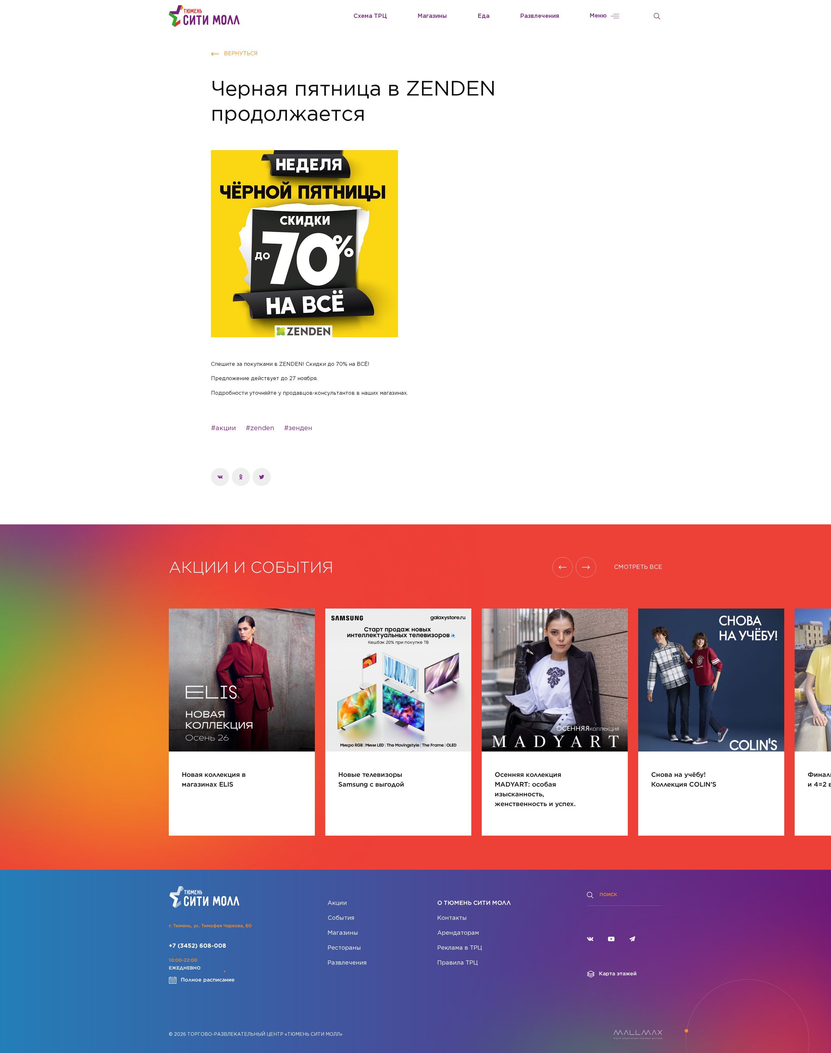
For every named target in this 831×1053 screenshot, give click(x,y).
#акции (223, 428)
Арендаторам (458, 933)
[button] (562, 567)
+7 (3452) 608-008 (197, 946)
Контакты (452, 918)
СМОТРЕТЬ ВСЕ (638, 567)
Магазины (432, 16)
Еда (484, 16)
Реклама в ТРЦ (459, 948)
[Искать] (657, 16)
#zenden (260, 428)
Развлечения (539, 16)
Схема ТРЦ (370, 16)
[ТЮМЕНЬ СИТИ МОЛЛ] (204, 16)
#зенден (298, 428)
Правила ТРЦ (457, 963)
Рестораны (344, 948)
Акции (337, 903)
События (341, 918)
